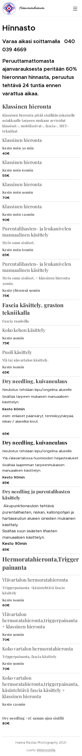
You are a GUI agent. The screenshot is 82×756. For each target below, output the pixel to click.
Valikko (75, 8)
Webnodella (46, 750)
